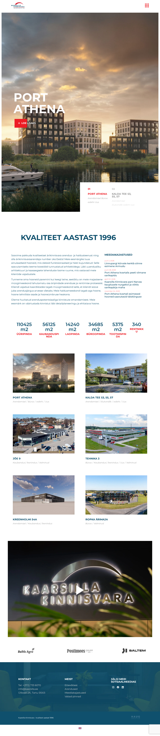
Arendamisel (94, 198)
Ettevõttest (71, 685)
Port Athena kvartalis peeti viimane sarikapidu (125, 274)
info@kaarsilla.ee (28, 688)
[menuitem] (80, 728)
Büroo (104, 198)
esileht (91, 202)
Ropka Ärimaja (96, 519)
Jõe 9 (16, 458)
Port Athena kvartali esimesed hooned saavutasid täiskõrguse (123, 295)
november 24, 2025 (112, 291)
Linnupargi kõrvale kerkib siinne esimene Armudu (123, 265)
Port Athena (22, 397)
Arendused (71, 688)
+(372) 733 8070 (32, 685)
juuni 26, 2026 (110, 270)
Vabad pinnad (73, 696)
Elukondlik (117, 205)
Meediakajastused (75, 692)
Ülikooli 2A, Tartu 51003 (31, 692)
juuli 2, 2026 (109, 261)
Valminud (44, 462)
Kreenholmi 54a (25, 519)
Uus (97, 202)
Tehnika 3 (92, 458)
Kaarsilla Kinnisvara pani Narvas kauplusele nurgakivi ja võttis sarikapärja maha (123, 284)
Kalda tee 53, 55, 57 (99, 397)
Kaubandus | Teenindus (25, 462)
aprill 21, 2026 (110, 279)
